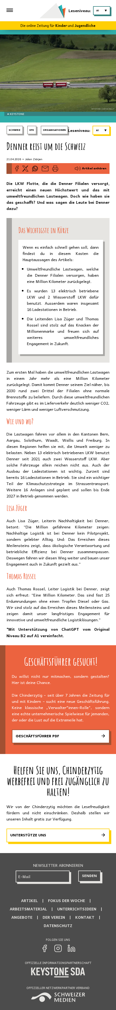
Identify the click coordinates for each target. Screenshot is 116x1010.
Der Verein (54, 917)
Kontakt (84, 917)
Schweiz (15, 130)
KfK (31, 130)
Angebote (21, 917)
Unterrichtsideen (76, 909)
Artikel (29, 900)
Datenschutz (58, 925)
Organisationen (54, 130)
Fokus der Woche (66, 900)
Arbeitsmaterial (28, 909)
